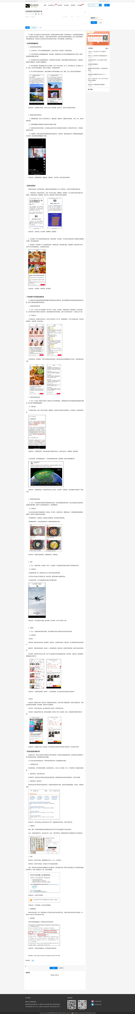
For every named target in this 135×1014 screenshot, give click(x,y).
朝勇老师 (93, 18)
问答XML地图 (87, 1013)
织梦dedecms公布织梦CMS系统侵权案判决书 (97, 55)
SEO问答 (59, 5)
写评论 (34, 27)
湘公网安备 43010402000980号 (79, 1013)
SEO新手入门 (51, 5)
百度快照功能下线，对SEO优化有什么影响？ (98, 60)
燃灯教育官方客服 (97, 1004)
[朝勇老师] (86, 14)
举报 (41, 27)
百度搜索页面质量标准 (93, 64)
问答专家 (73, 5)
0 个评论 (90, 53)
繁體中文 (104, 1)
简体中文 (100, 1)
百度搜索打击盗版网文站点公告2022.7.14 (97, 74)
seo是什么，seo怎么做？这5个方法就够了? (97, 51)
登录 (54, 968)
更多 (107, 48)
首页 (45, 5)
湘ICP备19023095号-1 (67, 1013)
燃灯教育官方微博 (97, 1001)
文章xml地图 (93, 1013)
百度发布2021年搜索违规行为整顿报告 (96, 84)
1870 (66, 16)
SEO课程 (79, 5)
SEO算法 (33, 16)
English (108, 1)
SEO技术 (66, 5)
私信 (100, 22)
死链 (33, 960)
